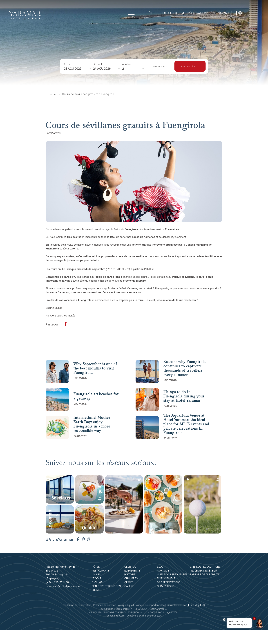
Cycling (97, 582)
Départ (97, 64)
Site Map (195, 605)
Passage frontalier (115, 615)
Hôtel (151, 13)
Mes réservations (169, 582)
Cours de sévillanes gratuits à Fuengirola (88, 94)
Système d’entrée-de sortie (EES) (145, 615)
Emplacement (166, 578)
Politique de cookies (104, 605)
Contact (163, 570)
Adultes (126, 64)
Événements (132, 570)
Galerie (129, 586)
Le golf (96, 578)
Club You (130, 566)
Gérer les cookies (177, 605)
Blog (160, 566)
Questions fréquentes (172, 574)
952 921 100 (226, 13)
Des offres (169, 13)
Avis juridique (125, 605)
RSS (204, 605)
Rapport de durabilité (204, 574)
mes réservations (195, 13)
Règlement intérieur (203, 570)
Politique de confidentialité (150, 605)
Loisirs (96, 574)
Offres (129, 582)
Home (52, 94)
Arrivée (68, 64)
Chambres (131, 578)
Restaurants (100, 570)
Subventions (165, 586)
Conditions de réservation (76, 605)
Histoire (129, 574)
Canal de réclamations (205, 566)
